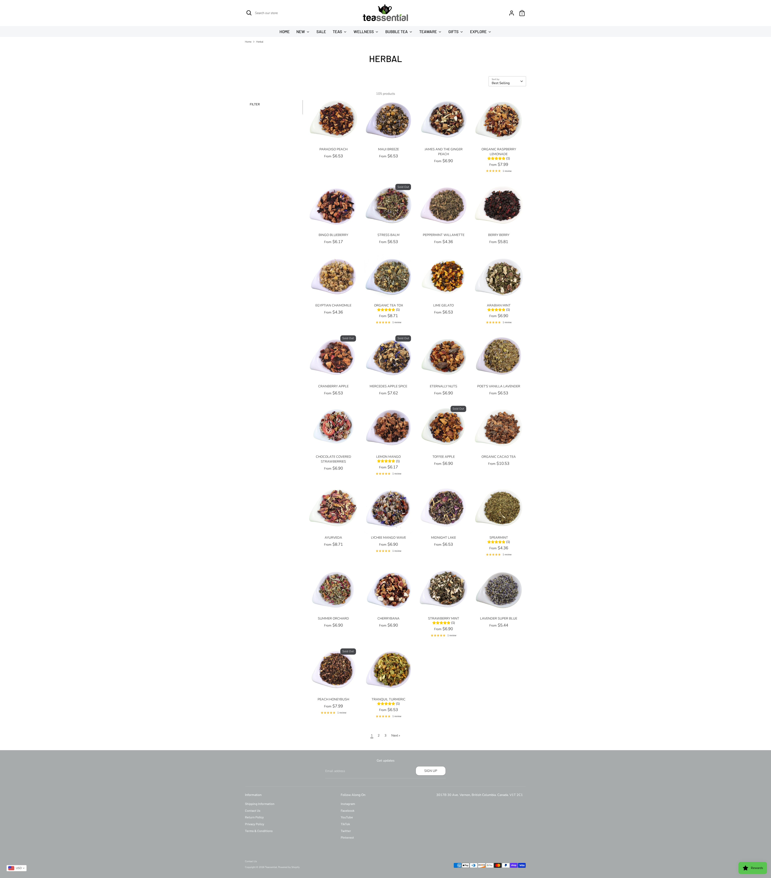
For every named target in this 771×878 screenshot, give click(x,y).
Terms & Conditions (259, 831)
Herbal (259, 41)
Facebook (347, 810)
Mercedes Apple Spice (388, 386)
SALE (321, 31)
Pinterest (347, 837)
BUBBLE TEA (397, 31)
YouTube (347, 817)
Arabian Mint (499, 305)
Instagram (348, 804)
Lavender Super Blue (498, 618)
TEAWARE (428, 31)
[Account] (512, 13)
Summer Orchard (333, 618)
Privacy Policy (254, 824)
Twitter (346, 831)
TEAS (338, 31)
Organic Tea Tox (388, 305)
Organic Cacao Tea (498, 457)
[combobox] (16, 868)
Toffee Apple (443, 457)
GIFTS (453, 31)
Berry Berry (498, 235)
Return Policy (254, 817)
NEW (301, 31)
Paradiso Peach (333, 149)
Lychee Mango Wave (388, 537)
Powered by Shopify (289, 867)
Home (248, 41)
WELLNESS (364, 31)
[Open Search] (249, 13)
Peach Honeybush (333, 699)
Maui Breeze (388, 149)
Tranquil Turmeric (388, 699)
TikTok (345, 824)
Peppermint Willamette (443, 235)
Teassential (271, 867)
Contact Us (252, 810)
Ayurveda (333, 537)
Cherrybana (388, 618)
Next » (395, 735)
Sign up (430, 771)
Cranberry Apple (333, 386)
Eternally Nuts (443, 386)
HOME (284, 31)
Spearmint (499, 537)
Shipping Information (259, 804)
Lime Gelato (443, 305)
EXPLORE (478, 31)
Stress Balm (388, 235)
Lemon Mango (388, 457)
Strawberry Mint (443, 618)
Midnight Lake (443, 537)
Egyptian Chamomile (333, 305)
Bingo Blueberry (333, 235)
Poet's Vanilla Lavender (498, 386)
